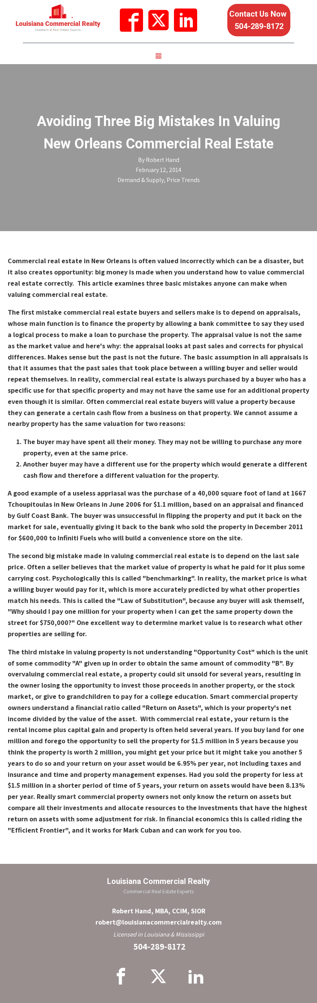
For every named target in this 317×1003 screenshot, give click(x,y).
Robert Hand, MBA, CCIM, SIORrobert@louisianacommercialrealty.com (158, 916)
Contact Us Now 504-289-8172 (258, 20)
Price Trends (183, 180)
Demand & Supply (141, 180)
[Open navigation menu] (158, 56)
